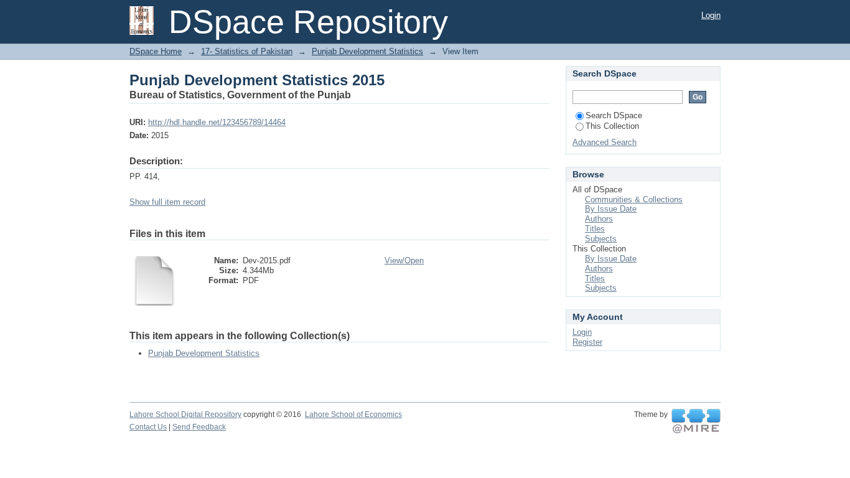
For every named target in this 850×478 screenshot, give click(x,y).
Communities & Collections (634, 199)
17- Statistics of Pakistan (246, 51)
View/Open (404, 260)
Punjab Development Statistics (367, 51)
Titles (595, 228)
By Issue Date (611, 208)
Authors (599, 218)
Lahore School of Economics (353, 414)
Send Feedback (199, 427)
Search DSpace (614, 115)
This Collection (612, 126)
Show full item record (167, 202)
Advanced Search (604, 142)
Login (711, 15)
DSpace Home (155, 51)
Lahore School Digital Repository (185, 414)
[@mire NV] (696, 421)
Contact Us (148, 427)
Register (587, 342)
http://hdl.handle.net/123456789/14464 (217, 122)
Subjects (601, 238)
